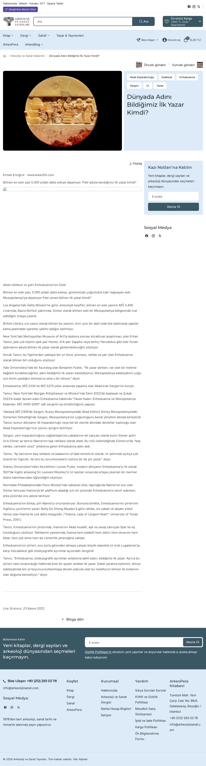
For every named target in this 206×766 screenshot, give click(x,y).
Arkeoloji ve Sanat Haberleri (27, 55)
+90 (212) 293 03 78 (42, 681)
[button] (192, 39)
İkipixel (83, 759)
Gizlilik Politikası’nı (98, 652)
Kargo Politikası (146, 727)
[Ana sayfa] (4, 55)
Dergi (70, 697)
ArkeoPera (74, 710)
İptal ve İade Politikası (150, 721)
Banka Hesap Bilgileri (116, 709)
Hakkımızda (109, 690)
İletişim (106, 715)
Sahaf (71, 703)
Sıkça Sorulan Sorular (150, 690)
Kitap (70, 690)
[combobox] (94, 21)
